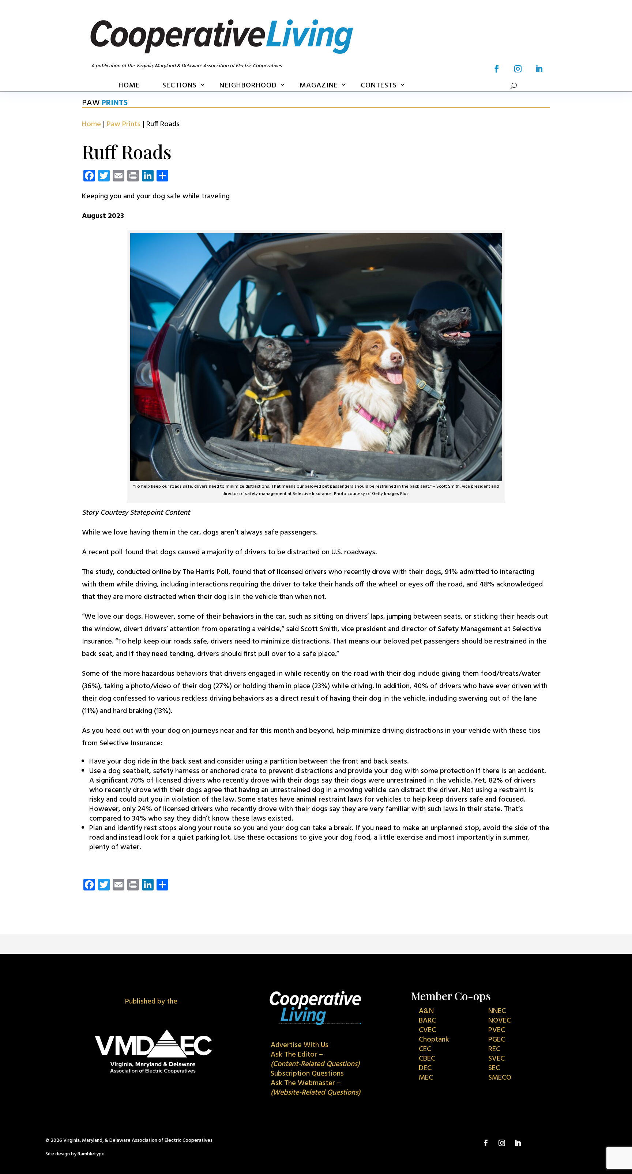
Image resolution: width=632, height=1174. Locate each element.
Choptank (434, 1040)
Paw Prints (123, 124)
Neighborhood (248, 85)
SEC (494, 1068)
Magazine (319, 85)
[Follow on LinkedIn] (539, 68)
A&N (426, 1011)
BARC (427, 1021)
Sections (179, 85)
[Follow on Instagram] (518, 68)
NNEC (497, 1011)
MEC (426, 1078)
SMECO (499, 1078)
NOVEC (499, 1021)
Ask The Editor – (315, 1059)
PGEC (496, 1040)
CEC (425, 1049)
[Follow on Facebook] (496, 68)
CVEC (427, 1030)
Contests (379, 85)
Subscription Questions (307, 1074)
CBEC (427, 1059)
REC (494, 1049)
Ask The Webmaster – (315, 1088)
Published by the (151, 1002)
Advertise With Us (299, 1045)
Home (129, 85)
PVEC (496, 1030)
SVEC (496, 1059)
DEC (425, 1068)
